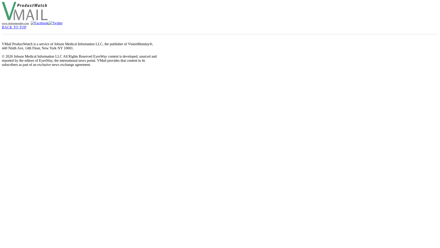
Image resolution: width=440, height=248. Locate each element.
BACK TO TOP (14, 27)
